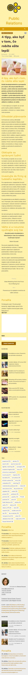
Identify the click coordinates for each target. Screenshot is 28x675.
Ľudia (10, 600)
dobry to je (11, 530)
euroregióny (21, 466)
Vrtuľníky (22, 605)
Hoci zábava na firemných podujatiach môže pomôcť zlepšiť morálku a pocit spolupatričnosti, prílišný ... (14, 557)
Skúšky (7, 612)
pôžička (18, 502)
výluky (18, 516)
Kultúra (3, 612)
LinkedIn (4, 594)
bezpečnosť (6, 461)
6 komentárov (17, 416)
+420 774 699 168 (6, 592)
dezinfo (5, 464)
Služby (14, 598)
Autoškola (4, 606)
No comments (22, 636)
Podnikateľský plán (7, 610)
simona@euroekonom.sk (8, 588)
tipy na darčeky (14, 513)
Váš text (4, 312)
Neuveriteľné (18, 488)
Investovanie (5, 600)
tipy (4, 513)
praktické (5, 499)
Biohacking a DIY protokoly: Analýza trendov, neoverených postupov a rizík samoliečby (17, 381)
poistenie (5, 497)
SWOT (24, 608)
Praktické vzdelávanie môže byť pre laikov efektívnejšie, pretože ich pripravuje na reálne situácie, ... (14, 550)
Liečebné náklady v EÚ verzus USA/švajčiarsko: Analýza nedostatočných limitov (17, 364)
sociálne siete (16, 510)
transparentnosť (7, 516)
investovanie (6, 475)
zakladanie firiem (7, 518)
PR (22, 497)
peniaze (5, 494)
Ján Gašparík (17, 625)
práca (13, 499)
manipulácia (6, 483)
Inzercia (5, 54)
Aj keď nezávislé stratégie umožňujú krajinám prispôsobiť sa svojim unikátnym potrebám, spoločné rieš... (12, 542)
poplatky (14, 497)
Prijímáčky (20, 606)
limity (18, 480)
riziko (16, 508)
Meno (3, 336)
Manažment (15, 606)
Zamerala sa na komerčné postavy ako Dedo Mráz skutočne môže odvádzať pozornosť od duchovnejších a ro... (14, 670)
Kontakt (19, 600)
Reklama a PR (15, 605)
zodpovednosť (20, 518)
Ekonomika (15, 608)
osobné (14, 491)
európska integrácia (8, 469)
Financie (18, 598)
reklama (13, 505)
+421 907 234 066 (6, 590)
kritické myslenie (7, 480)
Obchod (10, 598)
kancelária (6, 477)
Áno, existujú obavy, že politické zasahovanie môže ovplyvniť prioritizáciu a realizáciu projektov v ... (13, 535)
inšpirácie (16, 475)
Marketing (21, 610)
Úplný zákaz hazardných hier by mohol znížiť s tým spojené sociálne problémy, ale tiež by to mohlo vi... (14, 564)
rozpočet (5, 510)
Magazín (14, 600)
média (22, 486)
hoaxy (19, 469)
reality (5, 505)
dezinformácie (16, 464)
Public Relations (7, 33)
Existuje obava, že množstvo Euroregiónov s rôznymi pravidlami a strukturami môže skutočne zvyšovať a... (14, 655)
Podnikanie (4, 598)
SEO (10, 605)
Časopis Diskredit (7, 521)
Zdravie (21, 608)
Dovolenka (17, 612)
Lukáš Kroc (16, 636)
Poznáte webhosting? (14, 430)
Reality (9, 606)
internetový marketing (9, 472)
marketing (16, 483)
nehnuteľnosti (7, 488)
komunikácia (16, 477)
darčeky (16, 461)
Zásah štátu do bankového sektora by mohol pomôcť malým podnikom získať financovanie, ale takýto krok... (14, 663)
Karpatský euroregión (14, 438)
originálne (5, 491)
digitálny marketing (8, 466)
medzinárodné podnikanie (10, 486)
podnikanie (15, 494)
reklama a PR (6, 508)
